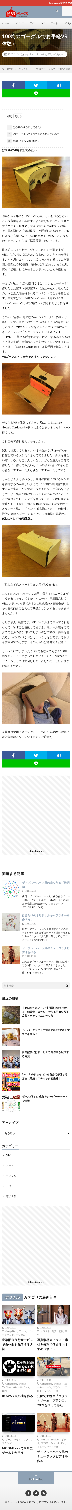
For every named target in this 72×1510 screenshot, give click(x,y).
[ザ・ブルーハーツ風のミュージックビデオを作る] (11, 955)
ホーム (5, 23)
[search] (67, 986)
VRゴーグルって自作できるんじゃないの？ (33, 134)
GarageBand (11, 1331)
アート (54, 23)
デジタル (29, 54)
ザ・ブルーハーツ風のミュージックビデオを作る (52, 1456)
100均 (43, 54)
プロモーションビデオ (53, 1443)
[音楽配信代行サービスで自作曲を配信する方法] (11, 1059)
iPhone (22, 1383)
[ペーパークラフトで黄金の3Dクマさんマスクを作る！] (11, 1037)
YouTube (6, 1387)
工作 (32, 23)
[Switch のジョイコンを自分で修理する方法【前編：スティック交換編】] (11, 1081)
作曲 (4, 1391)
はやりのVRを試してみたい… (26, 127)
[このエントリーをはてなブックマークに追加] (58, 85)
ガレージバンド (21, 1387)
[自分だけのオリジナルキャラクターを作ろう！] (11, 922)
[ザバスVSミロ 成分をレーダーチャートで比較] (11, 1104)
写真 (54, 1331)
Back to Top (36, 1479)
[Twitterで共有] (36, 85)
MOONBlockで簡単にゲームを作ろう (17, 1450)
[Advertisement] (36, 812)
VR (49, 54)
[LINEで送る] (36, 93)
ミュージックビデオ (48, 1446)
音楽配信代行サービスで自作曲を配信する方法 (17, 1344)
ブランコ (58, 1387)
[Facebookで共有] (13, 85)
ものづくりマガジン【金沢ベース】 (46, 1502)
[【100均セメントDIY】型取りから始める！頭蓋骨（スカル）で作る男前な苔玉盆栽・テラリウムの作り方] (11, 1015)
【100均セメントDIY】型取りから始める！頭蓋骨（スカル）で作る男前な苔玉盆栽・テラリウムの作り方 (45, 1011)
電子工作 (11, 1196)
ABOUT (19, 23)
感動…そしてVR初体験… (23, 140)
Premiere (44, 1439)
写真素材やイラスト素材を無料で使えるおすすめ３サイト (52, 1344)
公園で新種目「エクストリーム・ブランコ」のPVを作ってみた (52, 1400)
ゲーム (9, 1439)
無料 (60, 1331)
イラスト (45, 1331)
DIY (43, 23)
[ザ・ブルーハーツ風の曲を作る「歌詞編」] (11, 889)
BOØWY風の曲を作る (17, 1396)
